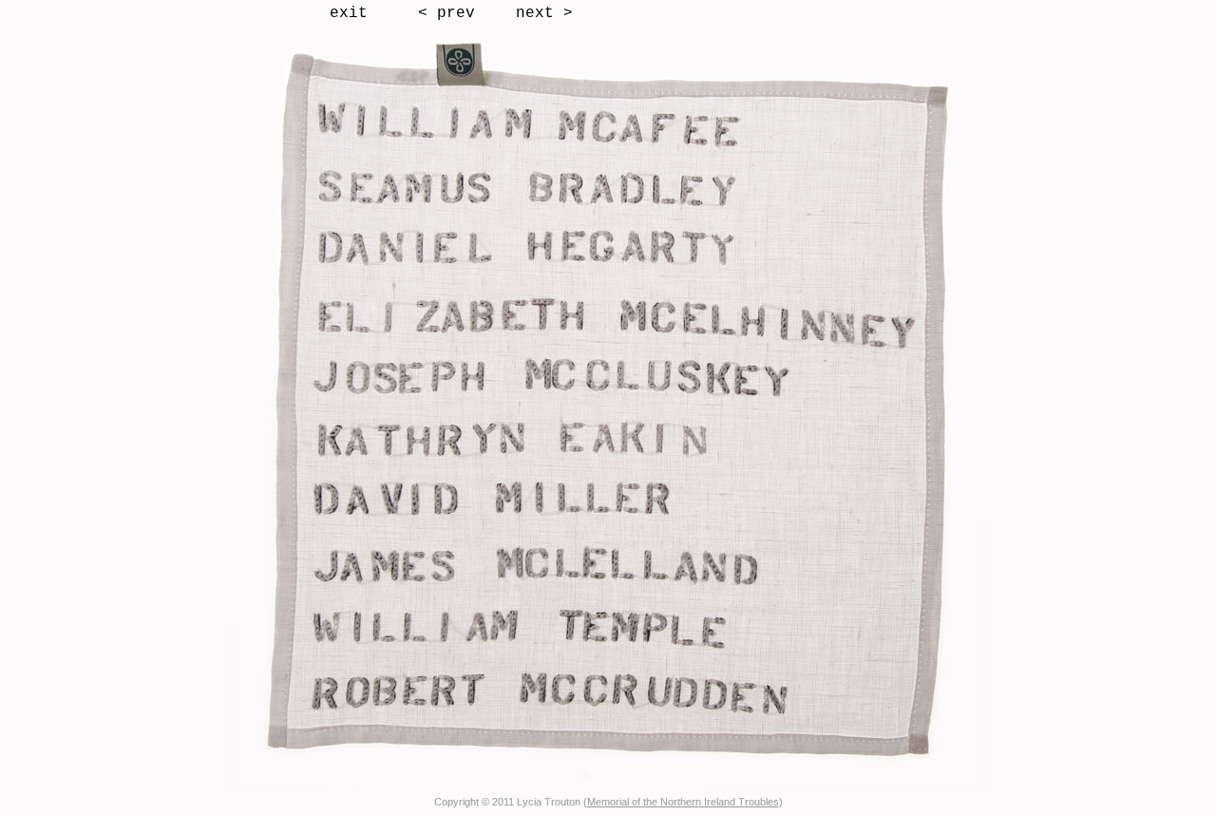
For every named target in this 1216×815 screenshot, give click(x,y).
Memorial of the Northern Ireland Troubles (683, 801)
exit (349, 13)
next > (544, 13)
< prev (446, 13)
